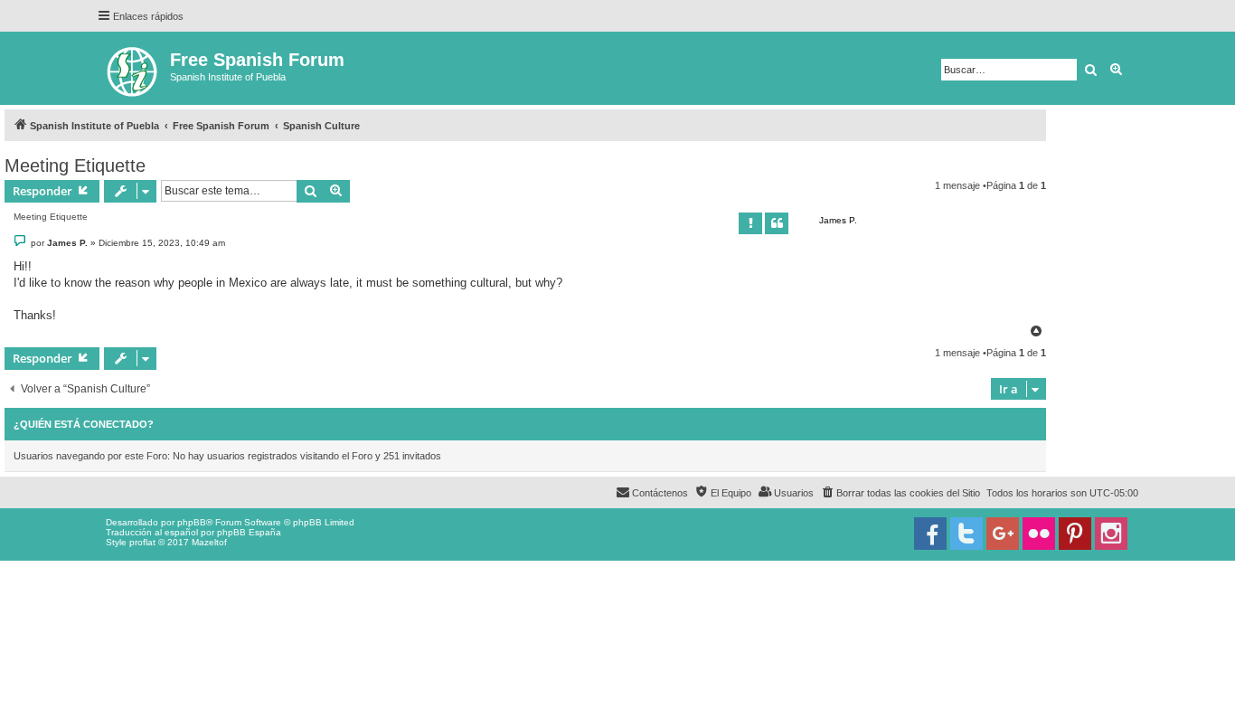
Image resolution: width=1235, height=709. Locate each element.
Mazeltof (209, 542)
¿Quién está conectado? (84, 424)
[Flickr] (1039, 533)
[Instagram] (1111, 533)
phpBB (191, 522)
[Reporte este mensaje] (750, 223)
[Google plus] (1002, 533)
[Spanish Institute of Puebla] (133, 68)
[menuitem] (900, 493)
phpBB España (249, 532)
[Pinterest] (1075, 533)
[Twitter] (966, 533)
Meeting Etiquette (75, 165)
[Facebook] (930, 533)
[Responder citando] (776, 223)
